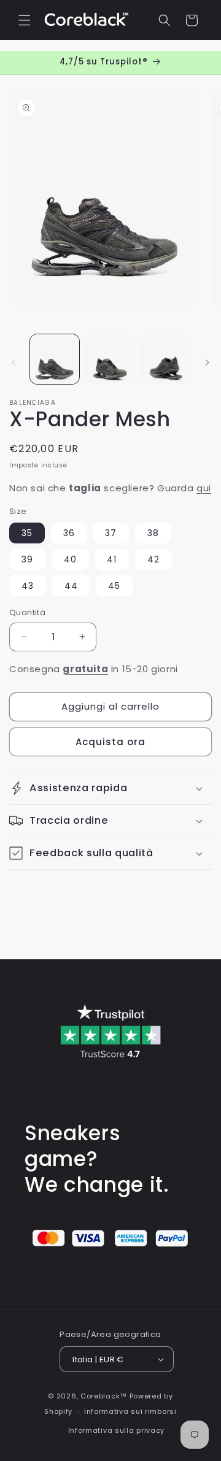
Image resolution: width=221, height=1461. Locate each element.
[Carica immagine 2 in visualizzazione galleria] (109, 358)
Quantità (27, 612)
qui (203, 487)
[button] (24, 20)
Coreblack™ (103, 1396)
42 (153, 559)
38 (153, 533)
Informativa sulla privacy (116, 1430)
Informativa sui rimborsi (130, 1411)
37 (111, 533)
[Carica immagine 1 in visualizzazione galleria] (54, 358)
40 (70, 559)
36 (69, 533)
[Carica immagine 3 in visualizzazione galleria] (165, 358)
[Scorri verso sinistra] (13, 362)
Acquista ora (110, 741)
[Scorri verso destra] (207, 362)
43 (27, 586)
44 (71, 586)
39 (27, 559)
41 (112, 559)
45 (114, 586)
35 (27, 533)
